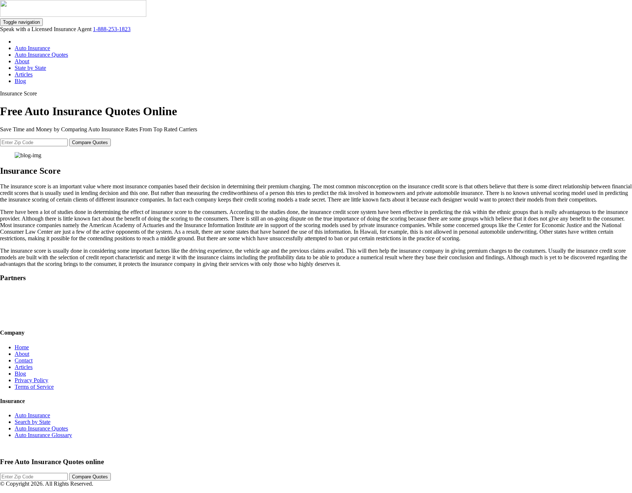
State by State (30, 68)
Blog (20, 81)
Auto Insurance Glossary (43, 435)
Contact (24, 360)
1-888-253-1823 (112, 29)
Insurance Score (18, 93)
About (22, 61)
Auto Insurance (32, 48)
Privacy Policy (31, 380)
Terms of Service (34, 387)
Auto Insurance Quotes (41, 55)
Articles (24, 74)
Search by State (32, 422)
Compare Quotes (90, 142)
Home (22, 347)
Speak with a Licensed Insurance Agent (46, 29)
